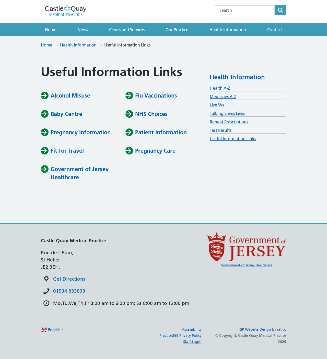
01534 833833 (69, 291)
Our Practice (177, 29)
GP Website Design (255, 329)
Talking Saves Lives (227, 113)
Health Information (227, 29)
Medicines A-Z (223, 96)
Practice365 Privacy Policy (180, 335)
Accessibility (192, 329)
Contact (274, 29)
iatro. (281, 329)
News (83, 29)
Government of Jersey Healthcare (246, 265)
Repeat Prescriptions (229, 121)
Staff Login (192, 341)
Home (50, 29)
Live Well (218, 104)
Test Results (220, 130)
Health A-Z (220, 88)
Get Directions (69, 279)
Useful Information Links (233, 138)
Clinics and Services (127, 29)
